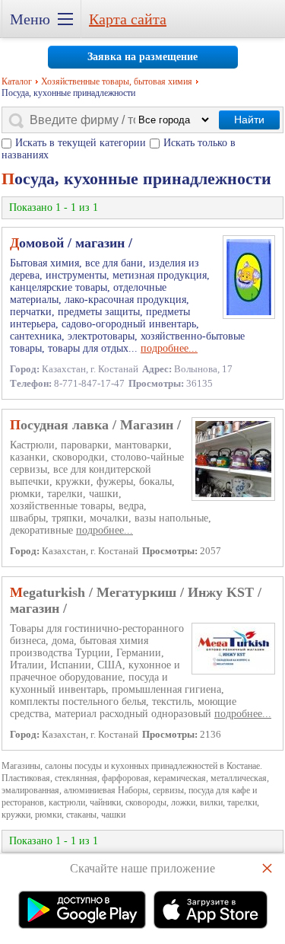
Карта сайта (127, 19)
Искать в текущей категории (80, 142)
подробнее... (169, 348)
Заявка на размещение (142, 56)
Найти (249, 119)
